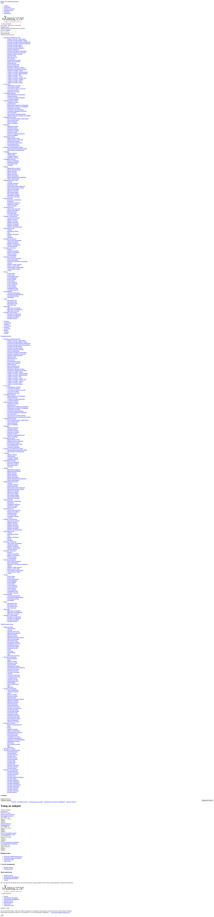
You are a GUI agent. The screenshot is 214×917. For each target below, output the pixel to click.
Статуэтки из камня (13, 90)
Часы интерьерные (12, 720)
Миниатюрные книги (13, 138)
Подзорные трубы (12, 648)
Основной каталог (6, 336)
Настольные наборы (13, 193)
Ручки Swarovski (12, 282)
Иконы (6, 166)
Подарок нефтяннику (13, 781)
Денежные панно (12, 127)
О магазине (7, 7)
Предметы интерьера (10, 257)
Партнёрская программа (11, 878)
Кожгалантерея (8, 198)
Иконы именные (12, 172)
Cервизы (6, 151)
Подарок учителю (12, 789)
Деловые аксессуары (13, 631)
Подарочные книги (9, 136)
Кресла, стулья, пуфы (13, 266)
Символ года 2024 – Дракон (15, 79)
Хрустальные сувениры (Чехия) (16, 114)
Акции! (6, 333)
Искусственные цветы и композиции (18, 118)
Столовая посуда (12, 678)
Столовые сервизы (12, 156)
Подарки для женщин (7, 322)
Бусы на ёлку (11, 58)
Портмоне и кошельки (13, 202)
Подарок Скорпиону (13, 765)
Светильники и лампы (13, 269)
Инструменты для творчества (15, 150)
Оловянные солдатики (13, 108)
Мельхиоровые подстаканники (16, 94)
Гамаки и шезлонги (12, 251)
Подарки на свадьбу (7, 328)
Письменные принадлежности (16, 667)
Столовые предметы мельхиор (16, 97)
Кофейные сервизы (12, 157)
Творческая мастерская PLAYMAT (17, 148)
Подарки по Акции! (9, 748)
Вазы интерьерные (12, 260)
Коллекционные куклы (14, 60)
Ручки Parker (11, 281)
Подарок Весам (11, 753)
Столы (9, 270)
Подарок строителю (13, 787)
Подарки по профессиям (11, 769)
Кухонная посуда (9, 207)
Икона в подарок (12, 634)
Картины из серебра (13, 130)
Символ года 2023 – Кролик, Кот (16, 78)
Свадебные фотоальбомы (14, 738)
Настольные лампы (12, 192)
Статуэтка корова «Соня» (8, 834)
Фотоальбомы (8, 291)
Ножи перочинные (12, 705)
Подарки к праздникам (10, 312)
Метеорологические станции (15, 187)
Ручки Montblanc (12, 278)
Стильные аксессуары (13, 676)
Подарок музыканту (13, 780)
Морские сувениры (12, 190)
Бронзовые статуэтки (13, 91)
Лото (8, 232)
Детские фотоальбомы (13, 293)
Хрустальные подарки (13, 744)
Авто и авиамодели (12, 690)
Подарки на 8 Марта (13, 317)
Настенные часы (12, 302)
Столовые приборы (12, 99)
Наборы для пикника (13, 252)
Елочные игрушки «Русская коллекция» (18, 43)
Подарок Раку (11, 763)
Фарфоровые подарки (13, 741)
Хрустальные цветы (13, 120)
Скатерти (10, 165)
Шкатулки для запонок (13, 308)
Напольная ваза (5, 825)
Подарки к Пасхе (12, 318)
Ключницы (10, 201)
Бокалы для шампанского (14, 724)
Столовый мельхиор (10, 93)
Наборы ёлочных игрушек (14, 54)
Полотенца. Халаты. (13, 162)
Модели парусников (13, 189)
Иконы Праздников (12, 175)
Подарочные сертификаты (11, 877)
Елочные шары (11, 55)
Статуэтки (7, 84)
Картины (6, 124)
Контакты (7, 11)
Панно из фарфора (12, 135)
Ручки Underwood (12, 284)
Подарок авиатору (12, 771)
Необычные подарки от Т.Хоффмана (17, 106)
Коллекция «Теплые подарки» (16, 67)
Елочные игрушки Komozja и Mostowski (18, 42)
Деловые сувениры (12, 183)
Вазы (8, 726)
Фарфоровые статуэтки (14, 85)
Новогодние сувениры (13, 61)
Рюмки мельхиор (12, 96)
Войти (2, 1)
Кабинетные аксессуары (11, 180)
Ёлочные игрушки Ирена (14, 45)
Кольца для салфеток (13, 210)
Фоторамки (10, 297)
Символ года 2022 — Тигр (15, 76)
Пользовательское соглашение (12, 858)
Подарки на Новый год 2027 (12, 37)
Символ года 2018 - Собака (15, 70)
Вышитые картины (12, 126)
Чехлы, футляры (12, 205)
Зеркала (9, 263)
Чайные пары (11, 154)
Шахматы (10, 237)
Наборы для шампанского (14, 226)
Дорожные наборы (12, 241)
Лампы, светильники (13, 730)
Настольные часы (12, 303)
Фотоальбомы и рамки (13, 718)
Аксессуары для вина (13, 217)
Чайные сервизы (12, 153)
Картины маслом (12, 132)
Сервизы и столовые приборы (16, 739)
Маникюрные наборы (13, 666)
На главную (4, 811)
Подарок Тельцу (12, 768)
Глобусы (9, 181)
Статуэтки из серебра (13, 87)
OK (2, 915)
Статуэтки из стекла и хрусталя (16, 88)
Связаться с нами (9, 859)
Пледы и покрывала (13, 160)
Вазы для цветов (12, 658)
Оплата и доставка (9, 8)
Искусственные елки (13, 64)
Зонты (9, 660)
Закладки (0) (7, 13)
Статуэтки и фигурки (13, 675)
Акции (6, 880)
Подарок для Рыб (12, 757)
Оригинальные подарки (11, 100)
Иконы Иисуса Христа (13, 168)
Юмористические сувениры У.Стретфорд (19, 115)
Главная (6, 5)
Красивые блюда (12, 211)
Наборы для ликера (12, 225)
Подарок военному (12, 774)
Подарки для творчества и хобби (13, 147)
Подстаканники (11, 213)
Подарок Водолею (12, 754)
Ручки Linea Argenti (12, 276)
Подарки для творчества (14, 708)
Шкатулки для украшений (14, 309)
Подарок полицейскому (14, 784)
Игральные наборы (12, 231)
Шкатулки (7, 306)
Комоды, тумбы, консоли (14, 264)
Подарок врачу (11, 775)
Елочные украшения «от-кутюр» (16, 52)
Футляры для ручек (12, 290)
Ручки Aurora (11, 273)
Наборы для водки (12, 222)
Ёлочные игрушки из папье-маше (16, 51)
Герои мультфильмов (13, 49)
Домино (9, 229)
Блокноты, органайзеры (14, 199)
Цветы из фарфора (12, 123)
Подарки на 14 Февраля (14, 314)
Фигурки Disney (12, 112)
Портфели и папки (12, 204)
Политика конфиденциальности (13, 856)
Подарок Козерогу (12, 759)
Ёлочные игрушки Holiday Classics (17, 40)
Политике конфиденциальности (61, 912)
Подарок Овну (11, 762)
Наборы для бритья (12, 243)
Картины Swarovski (12, 129)
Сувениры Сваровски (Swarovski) (17, 111)
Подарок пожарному (13, 783)
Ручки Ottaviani (11, 279)
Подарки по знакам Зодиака (12, 750)
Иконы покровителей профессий (16, 177)
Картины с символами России (16, 133)
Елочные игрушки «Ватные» (15, 48)
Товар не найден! (71, 802)
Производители (8, 10)
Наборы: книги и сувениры (15, 139)
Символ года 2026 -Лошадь (15, 82)
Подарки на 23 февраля (14, 315)
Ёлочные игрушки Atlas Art (15, 46)
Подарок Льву (11, 760)
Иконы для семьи (12, 174)
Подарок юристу (12, 792)
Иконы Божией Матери (14, 169)
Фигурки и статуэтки (13, 196)
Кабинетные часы (12, 184)
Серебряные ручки (12, 288)
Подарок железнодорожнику (15, 777)
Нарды (9, 235)
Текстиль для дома (12, 679)
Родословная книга (12, 144)
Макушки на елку (12, 57)
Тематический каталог (7, 624)
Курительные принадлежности (16, 186)
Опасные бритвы (12, 246)
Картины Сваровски (13, 66)
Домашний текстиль (10, 159)
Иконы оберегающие (13, 178)
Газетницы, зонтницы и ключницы (17, 261)
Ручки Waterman (12, 287)
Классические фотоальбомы (15, 294)
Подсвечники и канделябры (15, 267)
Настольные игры (9, 228)
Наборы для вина (12, 219)
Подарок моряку (12, 778)
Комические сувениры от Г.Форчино (17, 105)
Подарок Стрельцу (12, 766)
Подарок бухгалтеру (13, 772)
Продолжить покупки (207, 800)
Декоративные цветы (10, 117)
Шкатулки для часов (13, 311)
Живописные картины (13, 633)
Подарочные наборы (13, 646)
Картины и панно (12, 636)
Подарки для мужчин (7, 325)
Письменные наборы (13, 195)
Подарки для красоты (10, 238)
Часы (5, 299)
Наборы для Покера (13, 234)
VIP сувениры (11, 628)
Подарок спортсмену (13, 786)
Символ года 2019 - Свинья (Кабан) (17, 72)
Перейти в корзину (6, 800)
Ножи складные (11, 254)
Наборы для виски (12, 220)
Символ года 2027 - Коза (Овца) (16, 39)
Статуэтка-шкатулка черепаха (9, 843)
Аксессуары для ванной (14, 258)
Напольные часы (12, 300)
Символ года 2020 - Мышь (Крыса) (17, 73)
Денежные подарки (12, 102)
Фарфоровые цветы (13, 681)
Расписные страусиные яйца (15, 109)
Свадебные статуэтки (13, 736)
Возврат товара (8, 867)
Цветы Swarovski (12, 121)
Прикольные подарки (13, 715)
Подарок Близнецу (12, 751)
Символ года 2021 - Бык (14, 75)
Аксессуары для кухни (13, 208)
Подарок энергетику (13, 790)
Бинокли (9, 249)
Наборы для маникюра (13, 245)
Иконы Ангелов (12, 171)
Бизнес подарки (6, 331)
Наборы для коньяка (13, 223)
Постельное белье (12, 163)
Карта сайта (7, 861)
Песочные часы (11, 305)
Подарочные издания (13, 141)
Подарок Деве (11, 756)
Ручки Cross (10, 275)
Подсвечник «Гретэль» (7, 816)
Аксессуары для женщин (14, 240)
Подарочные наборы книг (14, 142)
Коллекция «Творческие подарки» (17, 69)
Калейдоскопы (11, 103)
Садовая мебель (11, 255)
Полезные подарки (12, 714)
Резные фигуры (11, 63)
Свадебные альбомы (13, 296)
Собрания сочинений (13, 145)
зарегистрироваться (12, 1)
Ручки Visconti (11, 285)
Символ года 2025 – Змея (14, 81)
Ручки (6, 272)
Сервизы (9, 673)
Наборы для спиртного (10, 216)
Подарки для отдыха (10, 248)
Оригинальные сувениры (14, 732)
